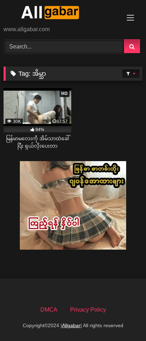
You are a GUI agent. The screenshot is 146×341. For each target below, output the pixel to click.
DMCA (48, 310)
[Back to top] (124, 320)
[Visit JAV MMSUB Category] (73, 248)
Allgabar (71, 325)
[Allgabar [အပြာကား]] (60, 13)
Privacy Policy (88, 310)
